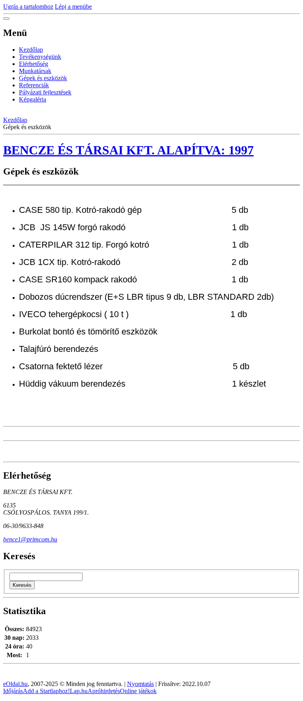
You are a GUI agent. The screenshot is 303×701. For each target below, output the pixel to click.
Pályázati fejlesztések (45, 92)
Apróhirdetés (104, 691)
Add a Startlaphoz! (46, 691)
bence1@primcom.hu (30, 539)
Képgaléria (32, 99)
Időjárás (13, 691)
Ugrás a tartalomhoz (28, 6)
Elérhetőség (33, 63)
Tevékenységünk (40, 56)
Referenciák (34, 85)
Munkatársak (35, 71)
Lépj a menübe (73, 6)
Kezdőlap (31, 49)
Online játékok (138, 691)
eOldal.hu (15, 683)
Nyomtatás (140, 683)
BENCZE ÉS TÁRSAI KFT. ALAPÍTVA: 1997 (128, 150)
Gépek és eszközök (43, 78)
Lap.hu (79, 691)
